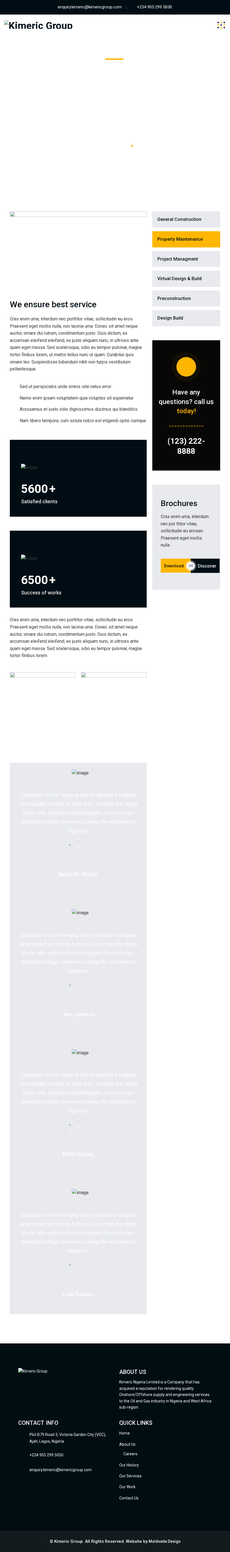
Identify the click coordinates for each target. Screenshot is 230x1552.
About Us (127, 1444)
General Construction (179, 219)
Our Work (127, 1487)
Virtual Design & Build (179, 278)
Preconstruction (174, 298)
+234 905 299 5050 (154, 7)
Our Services (130, 1476)
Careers (130, 1454)
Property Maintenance (180, 239)
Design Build (170, 318)
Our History (129, 1465)
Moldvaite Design (165, 1541)
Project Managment (177, 259)
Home (124, 1433)
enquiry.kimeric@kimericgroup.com (90, 7)
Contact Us (129, 1498)
